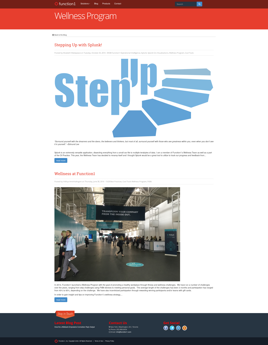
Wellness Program (176, 53)
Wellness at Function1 (74, 173)
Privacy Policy (109, 341)
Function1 (116, 53)
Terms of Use (99, 341)
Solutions (85, 3)
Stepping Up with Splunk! (78, 44)
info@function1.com (123, 332)
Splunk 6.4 (152, 53)
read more (60, 160)
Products (106, 3)
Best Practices (116, 181)
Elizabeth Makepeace (72, 53)
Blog (96, 3)
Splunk (144, 53)
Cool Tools (189, 53)
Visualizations (162, 53)
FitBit (149, 181)
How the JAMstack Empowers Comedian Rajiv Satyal (74, 327)
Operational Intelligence (130, 53)
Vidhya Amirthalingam (72, 181)
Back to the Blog (60, 35)
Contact (117, 3)
